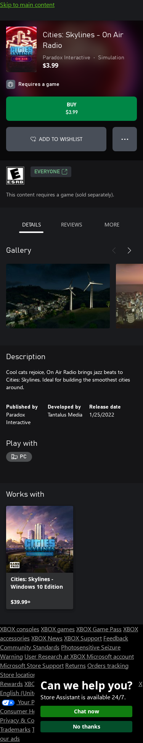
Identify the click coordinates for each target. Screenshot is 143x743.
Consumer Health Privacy (33, 711)
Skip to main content (27, 4)
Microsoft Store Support (32, 665)
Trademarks (15, 729)
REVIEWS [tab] (71, 224)
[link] (39, 557)
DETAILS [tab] (31, 224)
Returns (75, 665)
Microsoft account (110, 656)
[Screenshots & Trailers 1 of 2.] (58, 296)
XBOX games (58, 629)
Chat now (86, 711)
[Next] (129, 250)
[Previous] (114, 250)
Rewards (11, 684)
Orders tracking (108, 665)
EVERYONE (47, 171)
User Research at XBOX (55, 656)
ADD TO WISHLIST (60, 139)
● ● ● (125, 139)
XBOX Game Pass (99, 629)
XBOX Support (83, 638)
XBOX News (47, 638)
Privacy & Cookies (24, 720)
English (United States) (29, 693)
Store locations (19, 674)
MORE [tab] (111, 224)
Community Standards (29, 647)
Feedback (115, 638)
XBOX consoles (19, 629)
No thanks (86, 726)
